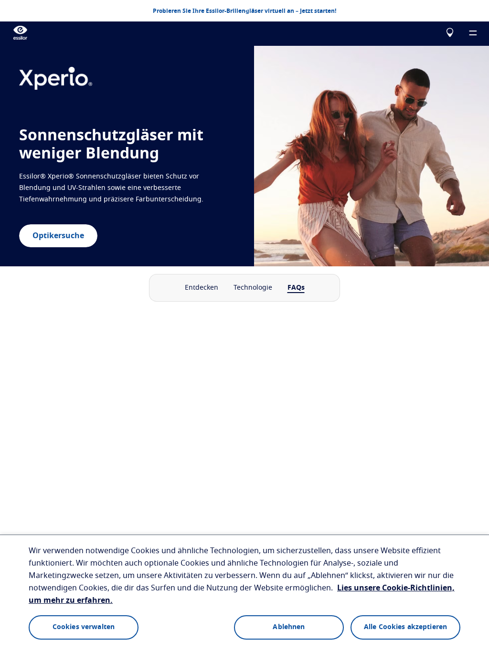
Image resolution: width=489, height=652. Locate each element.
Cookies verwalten (84, 627)
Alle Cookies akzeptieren (405, 627)
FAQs (296, 287)
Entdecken (201, 287)
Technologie (253, 287)
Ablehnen (289, 627)
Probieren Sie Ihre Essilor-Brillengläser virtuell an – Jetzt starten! (244, 11)
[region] (244, 593)
